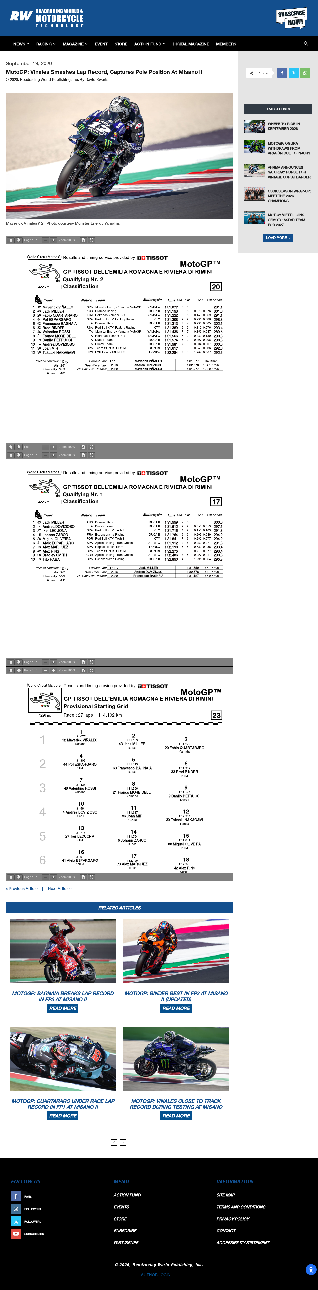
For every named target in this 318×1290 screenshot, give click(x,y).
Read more (62, 1008)
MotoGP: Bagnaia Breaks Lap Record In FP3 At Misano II (62, 996)
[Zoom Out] (45, 240)
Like (99, 1196)
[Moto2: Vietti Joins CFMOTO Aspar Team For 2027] (254, 217)
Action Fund (147, 43)
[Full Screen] (91, 240)
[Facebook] (282, 73)
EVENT (101, 43)
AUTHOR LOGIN (156, 1274)
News (19, 43)
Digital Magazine (191, 43)
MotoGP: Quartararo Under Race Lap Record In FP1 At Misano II (62, 1104)
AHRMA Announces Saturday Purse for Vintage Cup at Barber (289, 172)
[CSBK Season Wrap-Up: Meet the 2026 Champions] (254, 194)
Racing (44, 43)
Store (121, 43)
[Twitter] (294, 73)
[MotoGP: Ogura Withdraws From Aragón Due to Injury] (254, 146)
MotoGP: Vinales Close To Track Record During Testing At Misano (176, 1104)
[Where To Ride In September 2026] (254, 126)
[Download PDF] (83, 240)
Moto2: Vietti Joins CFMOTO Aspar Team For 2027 (286, 220)
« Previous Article (22, 888)
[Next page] (19, 240)
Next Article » (60, 888)
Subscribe (94, 1233)
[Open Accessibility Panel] (311, 1269)
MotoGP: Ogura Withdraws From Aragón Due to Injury (289, 148)
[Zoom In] (53, 240)
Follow (96, 1209)
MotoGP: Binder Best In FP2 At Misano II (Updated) (176, 996)
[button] (306, 44)
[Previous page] (11, 240)
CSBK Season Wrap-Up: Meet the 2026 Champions (289, 196)
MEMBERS (226, 43)
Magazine (73, 43)
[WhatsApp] (305, 73)
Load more (276, 237)
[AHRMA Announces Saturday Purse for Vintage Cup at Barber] (254, 170)
